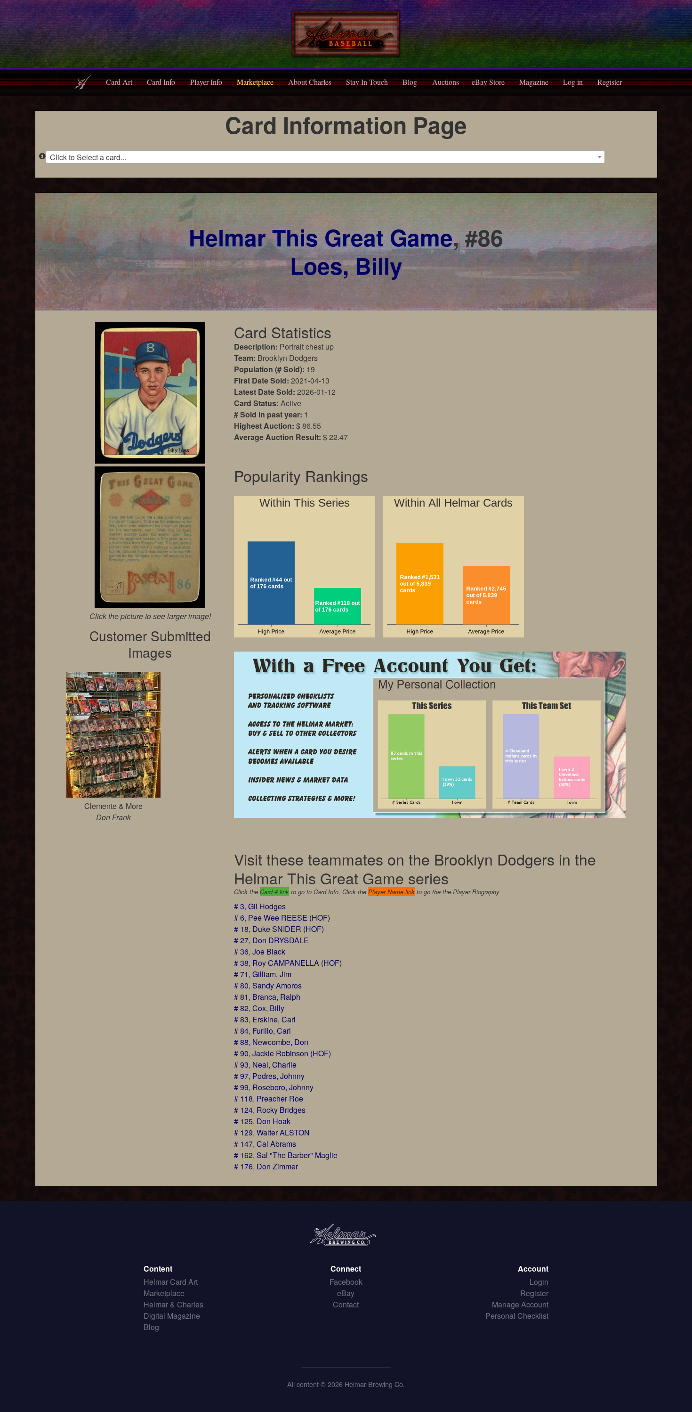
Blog (409, 82)
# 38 (241, 962)
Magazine (533, 82)
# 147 (243, 1143)
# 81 (241, 996)
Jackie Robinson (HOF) (291, 1053)
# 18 (241, 928)
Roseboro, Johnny (283, 1087)
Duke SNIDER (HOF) (288, 928)
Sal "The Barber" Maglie (297, 1155)
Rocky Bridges (281, 1109)
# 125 (243, 1121)
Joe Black (268, 951)
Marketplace (255, 82)
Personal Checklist (516, 1315)
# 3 (239, 906)
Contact (346, 1304)
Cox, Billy (268, 1008)
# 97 (241, 1075)
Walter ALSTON (283, 1132)
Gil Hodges (267, 906)
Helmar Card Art (171, 1281)
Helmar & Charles (173, 1304)
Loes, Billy (346, 265)
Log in (573, 82)
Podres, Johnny (278, 1075)
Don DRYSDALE (280, 940)
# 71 (241, 974)
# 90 (241, 1053)
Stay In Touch (367, 82)
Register (609, 82)
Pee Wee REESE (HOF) (289, 917)
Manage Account (520, 1304)
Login (539, 1281)
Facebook (346, 1281)
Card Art (119, 82)
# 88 (241, 1042)
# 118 (243, 1098)
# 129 (243, 1132)
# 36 (241, 951)
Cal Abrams (276, 1143)
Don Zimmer (277, 1166)
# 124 (243, 1109)
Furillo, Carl (271, 1030)
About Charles (309, 82)
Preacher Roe (280, 1098)
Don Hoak (273, 1121)
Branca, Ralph (276, 996)
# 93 (241, 1064)
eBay (345, 1293)
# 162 (243, 1155)
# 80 (241, 985)
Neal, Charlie (274, 1064)
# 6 (239, 917)
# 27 (241, 940)
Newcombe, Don (280, 1042)
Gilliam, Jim (271, 974)
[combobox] (325, 156)
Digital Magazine (172, 1315)
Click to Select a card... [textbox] (88, 157)
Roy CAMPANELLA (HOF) (297, 962)
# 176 (243, 1166)
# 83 (241, 1019)
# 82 (241, 1008)
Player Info (206, 82)
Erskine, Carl (274, 1019)
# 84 (241, 1030)
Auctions (445, 82)
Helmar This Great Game (321, 237)
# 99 (241, 1087)
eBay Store (488, 82)
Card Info (161, 82)
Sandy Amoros (277, 985)
